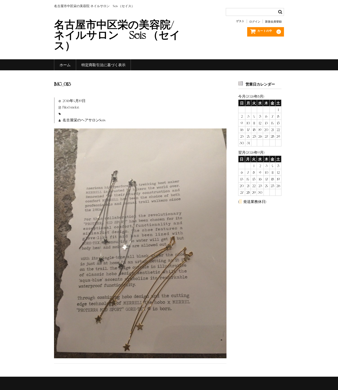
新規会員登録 (273, 21)
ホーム (65, 65)
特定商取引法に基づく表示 (103, 65)
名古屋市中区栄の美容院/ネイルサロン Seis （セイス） (117, 34)
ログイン (254, 21)
